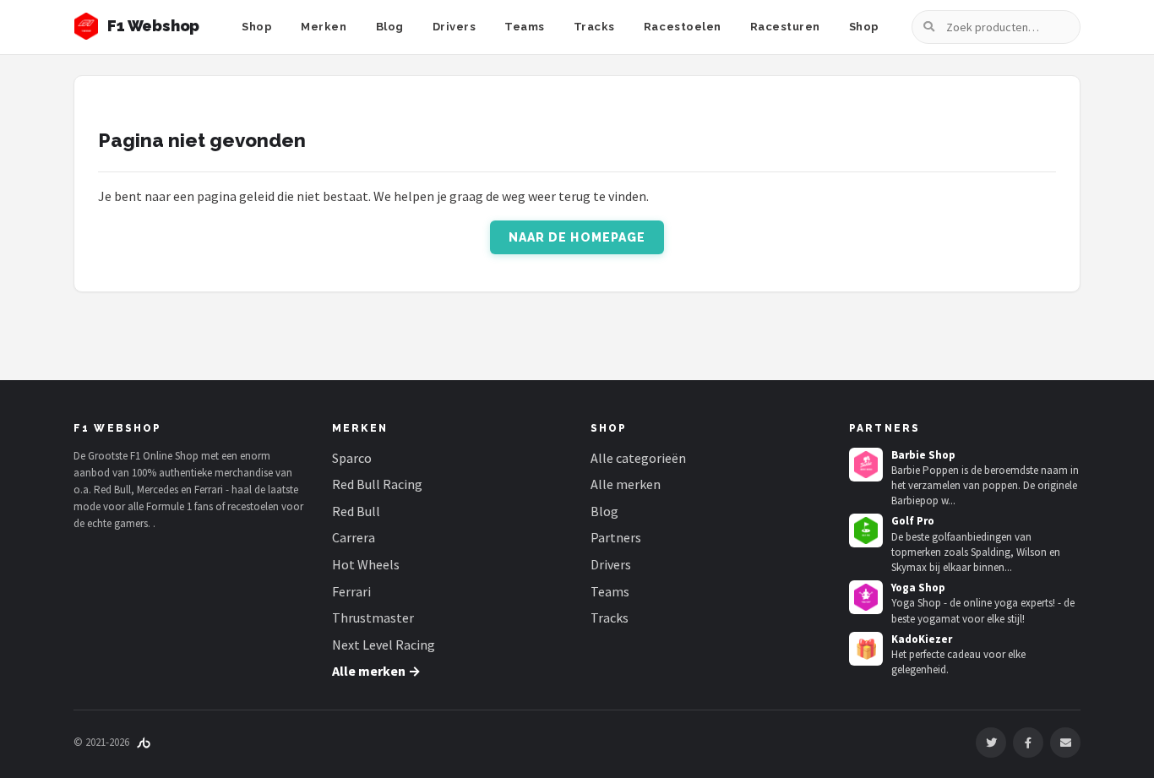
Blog (390, 26)
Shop (257, 26)
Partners (616, 537)
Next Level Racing (383, 644)
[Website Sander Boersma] (143, 742)
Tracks (594, 26)
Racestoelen (682, 26)
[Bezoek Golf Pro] (866, 530)
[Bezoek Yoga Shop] (866, 597)
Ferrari (351, 591)
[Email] (1065, 742)
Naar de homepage (577, 237)
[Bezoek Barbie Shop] (866, 464)
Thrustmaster (373, 617)
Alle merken (626, 484)
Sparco (352, 457)
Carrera (353, 537)
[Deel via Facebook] (1028, 742)
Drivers (454, 26)
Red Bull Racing (377, 484)
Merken (323, 26)
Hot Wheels (366, 564)
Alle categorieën (638, 457)
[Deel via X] (991, 742)
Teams (524, 26)
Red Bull (356, 511)
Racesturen (785, 26)
